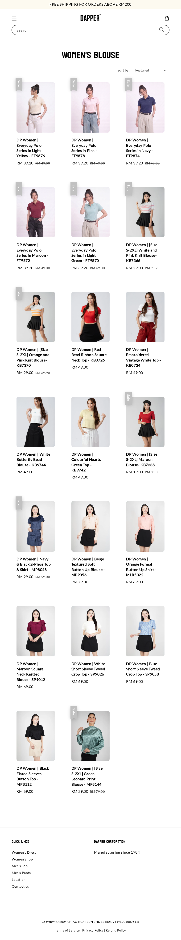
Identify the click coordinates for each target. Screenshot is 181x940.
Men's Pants (21, 873)
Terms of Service (67, 930)
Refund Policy (116, 930)
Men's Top (20, 866)
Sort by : (124, 70)
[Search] (161, 29)
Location (19, 879)
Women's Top (22, 859)
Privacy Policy (92, 930)
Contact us (20, 886)
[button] (14, 18)
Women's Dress (24, 852)
